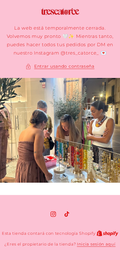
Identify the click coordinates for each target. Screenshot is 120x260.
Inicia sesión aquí (96, 244)
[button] (60, 66)
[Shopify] (107, 233)
